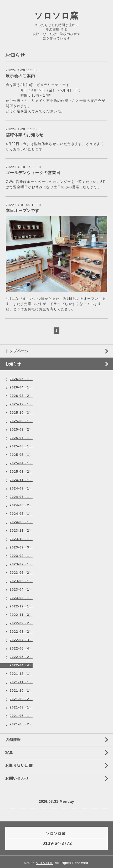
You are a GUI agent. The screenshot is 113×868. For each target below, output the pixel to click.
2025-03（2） (21, 471)
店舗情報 (13, 739)
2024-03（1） (21, 522)
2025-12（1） (21, 404)
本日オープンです (22, 210)
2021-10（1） (21, 690)
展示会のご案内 (20, 75)
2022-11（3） (21, 615)
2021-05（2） (21, 724)
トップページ (17, 351)
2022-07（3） (21, 640)
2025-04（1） (21, 463)
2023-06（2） (21, 573)
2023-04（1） (21, 589)
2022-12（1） (21, 606)
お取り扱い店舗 (19, 765)
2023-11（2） (21, 530)
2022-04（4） (21, 665)
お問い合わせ (17, 778)
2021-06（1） (21, 716)
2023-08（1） (21, 556)
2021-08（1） (21, 707)
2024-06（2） (21, 505)
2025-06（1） (21, 446)
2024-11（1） (21, 480)
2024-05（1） (21, 514)
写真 (9, 752)
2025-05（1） (21, 455)
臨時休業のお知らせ (25, 134)
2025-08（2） (21, 429)
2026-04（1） (21, 387)
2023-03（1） (21, 598)
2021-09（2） (21, 699)
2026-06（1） (21, 379)
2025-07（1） (21, 438)
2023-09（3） (21, 547)
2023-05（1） (21, 581)
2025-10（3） (21, 413)
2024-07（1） (21, 497)
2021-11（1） (21, 682)
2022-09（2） (21, 623)
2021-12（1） (21, 674)
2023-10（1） (21, 539)
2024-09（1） (21, 488)
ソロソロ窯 (56, 15)
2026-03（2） (21, 396)
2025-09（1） (21, 421)
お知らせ (13, 364)
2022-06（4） (21, 648)
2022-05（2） (21, 657)
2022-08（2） (21, 631)
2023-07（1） (21, 564)
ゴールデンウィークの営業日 (33, 172)
